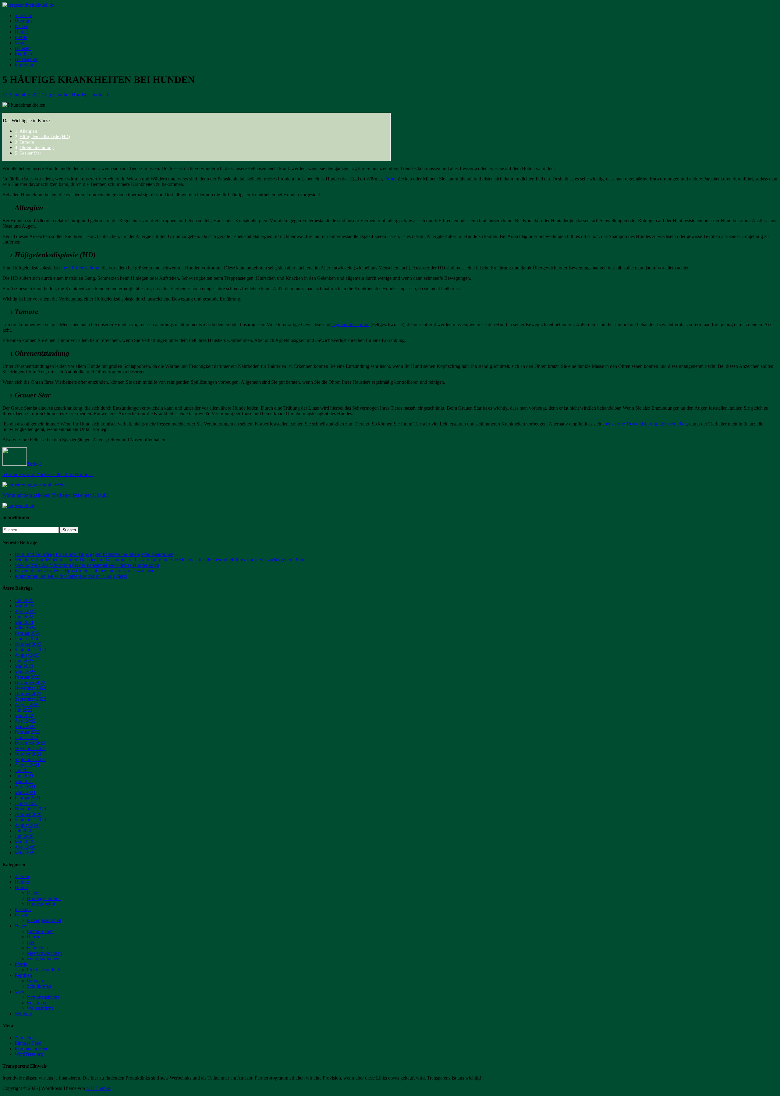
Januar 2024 (26, 638)
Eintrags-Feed (28, 1043)
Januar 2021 (26, 803)
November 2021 (30, 748)
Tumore (27, 141)
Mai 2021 (24, 781)
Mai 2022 (24, 715)
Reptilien (23, 53)
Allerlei (22, 876)
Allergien (28, 130)
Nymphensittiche (43, 997)
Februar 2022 (28, 732)
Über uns (23, 20)
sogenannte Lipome (350, 324)
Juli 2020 (23, 830)
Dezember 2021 (30, 742)
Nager (21, 925)
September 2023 (30, 649)
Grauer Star (30, 152)
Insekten (23, 909)
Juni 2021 (24, 775)
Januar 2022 (26, 737)
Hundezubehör (41, 903)
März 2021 (25, 792)
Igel (30, 942)
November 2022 (30, 688)
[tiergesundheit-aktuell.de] (28, 5)
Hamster (23, 48)
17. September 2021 (21, 94)
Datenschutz (26, 59)
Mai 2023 (24, 666)
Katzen (21, 26)
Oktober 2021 (28, 753)
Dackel (34, 892)
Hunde (21, 31)
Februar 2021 (28, 797)
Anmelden (25, 1037)
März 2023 (25, 671)
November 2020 (30, 808)
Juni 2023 (24, 660)
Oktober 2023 (28, 644)
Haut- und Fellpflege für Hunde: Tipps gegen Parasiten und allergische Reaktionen (94, 554)
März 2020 (25, 852)
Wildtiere (23, 1013)
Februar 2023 (28, 677)
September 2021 (30, 759)
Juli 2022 (23, 710)
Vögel (21, 42)
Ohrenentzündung (37, 147)
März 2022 (25, 726)
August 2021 (27, 764)
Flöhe (389, 178)
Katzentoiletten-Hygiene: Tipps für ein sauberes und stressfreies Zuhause (84, 570)
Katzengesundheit (44, 920)
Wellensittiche (40, 1008)
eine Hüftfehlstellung (79, 267)
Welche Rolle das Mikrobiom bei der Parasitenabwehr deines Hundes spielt (87, 565)
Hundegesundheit (89, 94)
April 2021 (25, 786)
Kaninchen (37, 947)
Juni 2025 (24, 600)
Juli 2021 (23, 770)
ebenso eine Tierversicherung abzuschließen (644, 423)
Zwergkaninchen (43, 958)
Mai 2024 (24, 622)
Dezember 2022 (30, 682)
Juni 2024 (24, 616)
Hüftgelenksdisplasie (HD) (45, 136)
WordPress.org (29, 1054)
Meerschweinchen (44, 953)
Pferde (21, 37)
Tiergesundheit (56, 94)
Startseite (23, 15)
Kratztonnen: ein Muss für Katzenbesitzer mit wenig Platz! (71, 576)
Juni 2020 (24, 836)
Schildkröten (39, 986)
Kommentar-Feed (31, 1048)
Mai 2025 (24, 605)
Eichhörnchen (40, 931)
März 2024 (25, 627)
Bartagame (37, 980)
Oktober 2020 (28, 814)
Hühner (22, 881)
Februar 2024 (28, 633)
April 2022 (25, 721)
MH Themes (98, 1088)
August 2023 (27, 655)
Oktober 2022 (28, 693)
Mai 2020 (24, 841)
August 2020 (27, 825)
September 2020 (30, 819)
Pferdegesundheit (43, 969)
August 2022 (27, 704)
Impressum (25, 64)
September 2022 (30, 699)
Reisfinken (37, 1002)
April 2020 (25, 847)
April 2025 (25, 611)
